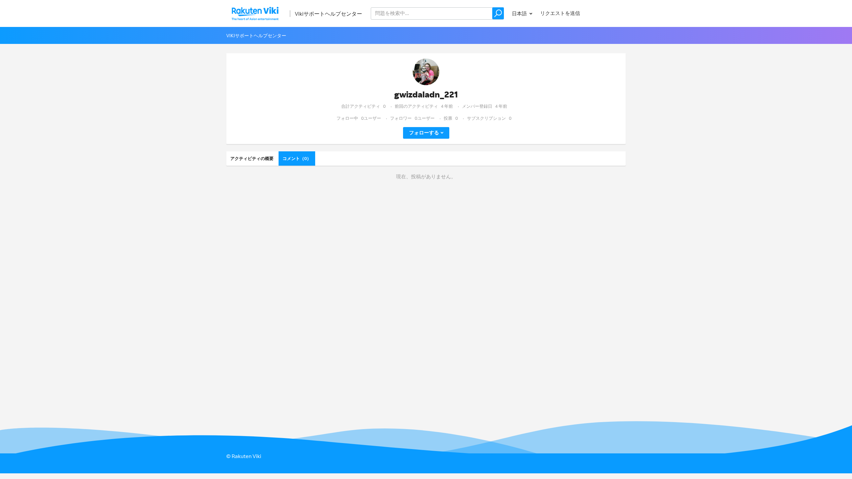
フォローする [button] (424, 132)
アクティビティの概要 (252, 158)
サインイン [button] (606, 13)
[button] (498, 13)
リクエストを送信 (560, 13)
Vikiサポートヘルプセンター (328, 13)
